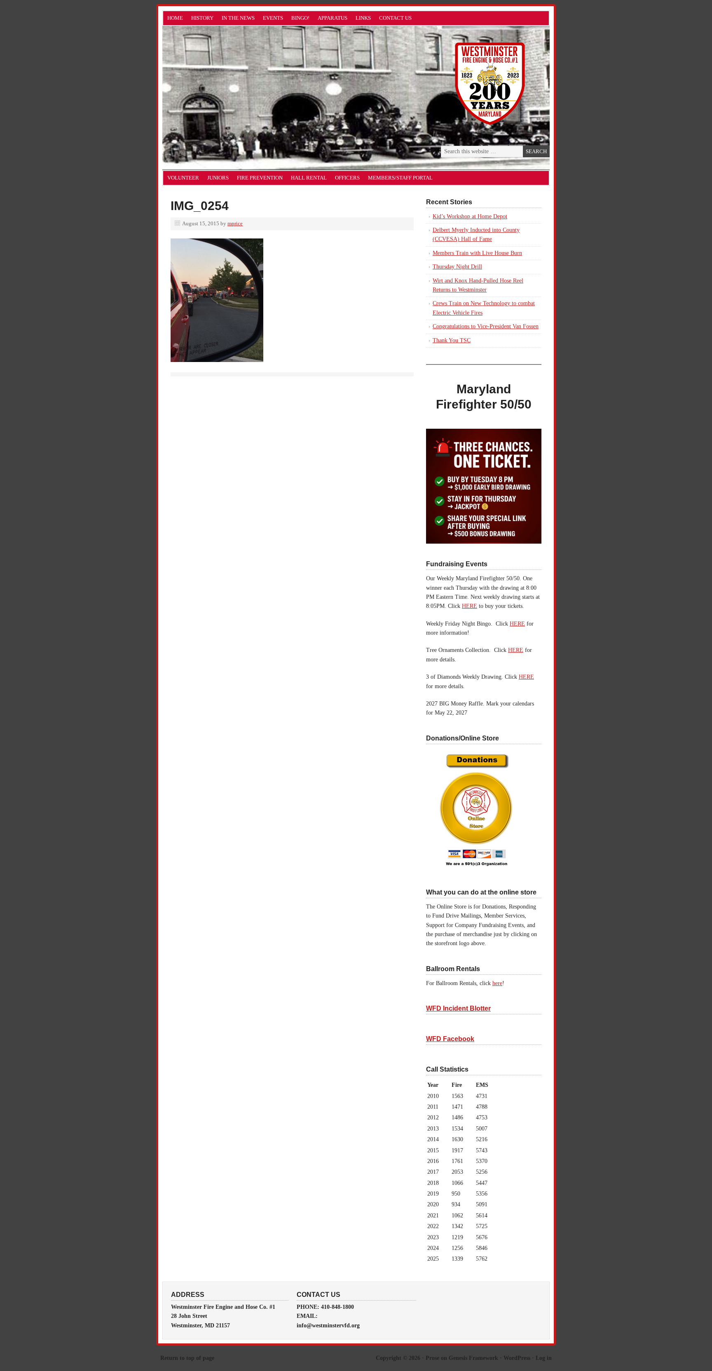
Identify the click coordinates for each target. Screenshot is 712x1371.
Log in (544, 1358)
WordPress (517, 1358)
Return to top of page (187, 1358)
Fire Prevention (260, 178)
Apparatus (332, 18)
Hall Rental (309, 178)
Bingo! (300, 18)
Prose (432, 1358)
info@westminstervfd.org (328, 1325)
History (202, 18)
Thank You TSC (452, 340)
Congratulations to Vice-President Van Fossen (486, 326)
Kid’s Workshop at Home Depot (470, 216)
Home (175, 18)
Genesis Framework (473, 1358)
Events (273, 18)
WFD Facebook (450, 1038)
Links (363, 18)
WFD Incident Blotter (458, 1008)
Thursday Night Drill (457, 267)
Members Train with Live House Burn (477, 253)
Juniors (218, 178)
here (497, 983)
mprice (235, 223)
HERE (469, 606)
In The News (238, 18)
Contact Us (395, 18)
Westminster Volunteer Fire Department (255, 98)
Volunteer (183, 178)
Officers (347, 178)
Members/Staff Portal (400, 178)
